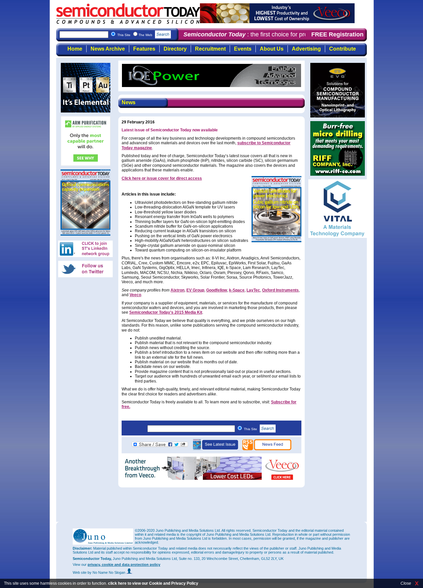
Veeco (135, 295)
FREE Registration (337, 34)
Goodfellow (216, 290)
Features (144, 49)
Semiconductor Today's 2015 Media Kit (165, 312)
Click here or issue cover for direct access (162, 178)
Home (74, 49)
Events (242, 49)
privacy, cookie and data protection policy (124, 564)
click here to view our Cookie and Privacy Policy (153, 583)
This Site (251, 429)
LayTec (253, 290)
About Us (272, 49)
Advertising (306, 49)
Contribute (342, 49)
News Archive (108, 49)
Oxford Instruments (280, 290)
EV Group (195, 290)
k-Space (237, 290)
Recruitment (210, 49)
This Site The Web (135, 35)
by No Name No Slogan (107, 572)
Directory (175, 49)
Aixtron (177, 290)
